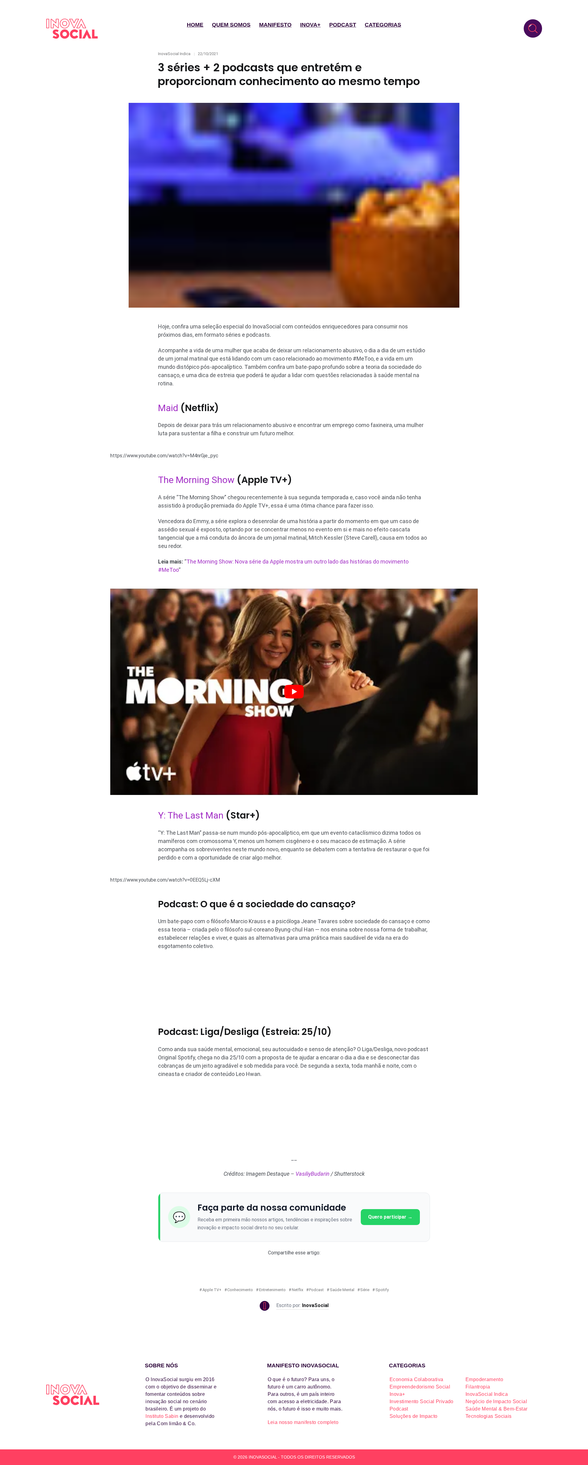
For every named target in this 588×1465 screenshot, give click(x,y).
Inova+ (310, 25)
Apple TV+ (211, 1289)
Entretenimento (272, 1289)
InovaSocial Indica (174, 53)
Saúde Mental (342, 1289)
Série (364, 1289)
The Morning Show (196, 479)
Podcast (342, 25)
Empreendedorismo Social (420, 1386)
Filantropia (478, 1386)
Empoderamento (484, 1379)
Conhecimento (240, 1289)
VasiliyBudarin (313, 1174)
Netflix (297, 1289)
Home (195, 25)
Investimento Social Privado (422, 1401)
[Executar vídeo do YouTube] (294, 692)
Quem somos (231, 25)
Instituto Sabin (161, 1416)
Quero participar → (390, 1217)
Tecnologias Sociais (489, 1416)
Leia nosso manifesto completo (303, 1422)
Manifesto (275, 25)
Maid (168, 408)
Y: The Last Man (191, 815)
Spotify (382, 1289)
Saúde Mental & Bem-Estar (497, 1408)
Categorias (383, 25)
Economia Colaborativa (416, 1379)
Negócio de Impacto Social (496, 1401)
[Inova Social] (72, 28)
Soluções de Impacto (414, 1416)
